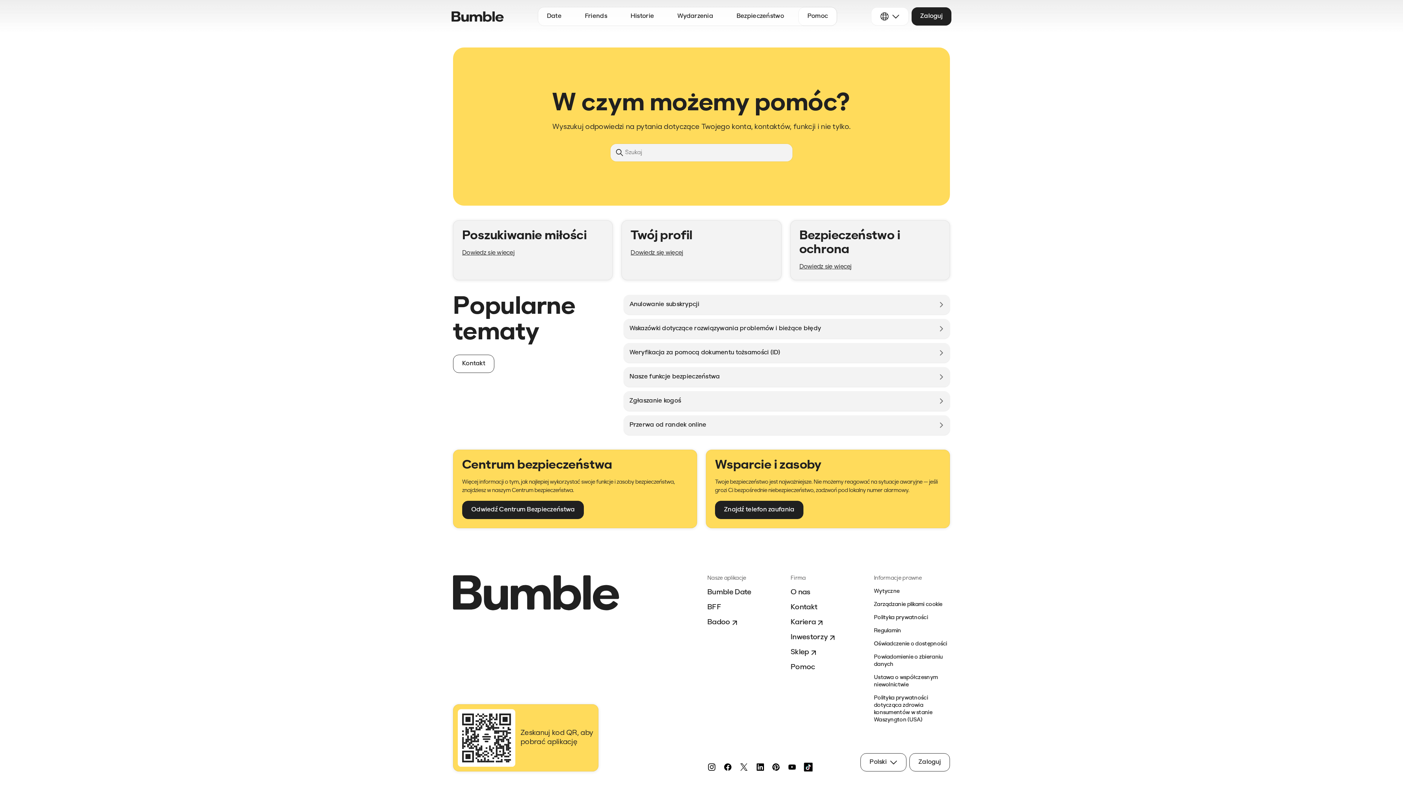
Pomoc (803, 667)
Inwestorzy (809, 637)
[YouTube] (792, 767)
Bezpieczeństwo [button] (760, 16)
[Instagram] (711, 767)
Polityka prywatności (901, 618)
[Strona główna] (478, 16)
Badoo (718, 622)
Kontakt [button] (473, 364)
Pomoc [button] (817, 16)
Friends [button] (596, 16)
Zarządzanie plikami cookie (908, 604)
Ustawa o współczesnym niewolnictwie (906, 681)
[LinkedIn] (760, 767)
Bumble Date (729, 592)
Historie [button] (642, 16)
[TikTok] (808, 767)
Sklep (800, 652)
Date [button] (554, 16)
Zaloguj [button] (931, 16)
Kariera (803, 622)
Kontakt (804, 607)
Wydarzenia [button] (695, 16)
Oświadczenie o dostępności (910, 644)
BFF (714, 607)
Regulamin (887, 631)
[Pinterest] (776, 767)
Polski (878, 762)
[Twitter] (743, 767)
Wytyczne (887, 591)
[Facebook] (727, 767)
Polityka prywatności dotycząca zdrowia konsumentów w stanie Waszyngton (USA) (903, 709)
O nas (801, 592)
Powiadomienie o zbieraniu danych (908, 661)
